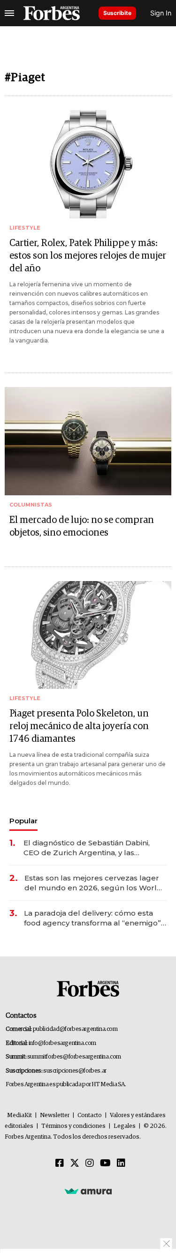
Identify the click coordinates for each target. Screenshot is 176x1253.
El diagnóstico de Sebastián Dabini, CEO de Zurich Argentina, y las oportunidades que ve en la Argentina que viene (93, 848)
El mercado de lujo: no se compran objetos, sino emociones (81, 526)
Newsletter (54, 1115)
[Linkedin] (121, 1163)
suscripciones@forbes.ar (75, 1071)
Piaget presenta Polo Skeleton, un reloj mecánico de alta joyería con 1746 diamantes (79, 726)
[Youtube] (105, 1163)
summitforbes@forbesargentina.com (74, 1057)
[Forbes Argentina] (51, 13)
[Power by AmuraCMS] (88, 1191)
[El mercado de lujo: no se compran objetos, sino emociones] (88, 441)
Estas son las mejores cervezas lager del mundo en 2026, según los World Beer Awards (93, 883)
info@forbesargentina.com (62, 1043)
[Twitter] (74, 1163)
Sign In (160, 13)
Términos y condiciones (73, 1126)
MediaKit (19, 1115)
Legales (125, 1126)
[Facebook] (59, 1163)
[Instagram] (89, 1163)
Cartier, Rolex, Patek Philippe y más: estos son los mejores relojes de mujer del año (87, 256)
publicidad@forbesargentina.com (75, 1029)
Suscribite (117, 12)
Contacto (89, 1115)
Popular (23, 820)
